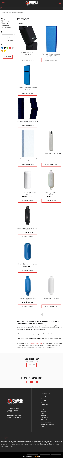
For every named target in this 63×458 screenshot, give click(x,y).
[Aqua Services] (31, 3)
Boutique (43, 411)
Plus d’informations (28, 60)
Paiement (43, 415)
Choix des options (27, 200)
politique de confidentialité (32, 453)
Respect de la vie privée (47, 424)
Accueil (3, 12)
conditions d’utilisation (45, 453)
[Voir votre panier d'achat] (59, 3)
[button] (3, 3)
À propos (4, 438)
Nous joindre (31, 365)
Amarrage (14, 12)
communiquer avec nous (36, 343)
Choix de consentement (56, 453)
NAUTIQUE (8, 12)
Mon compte (44, 417)
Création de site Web (26, 456)
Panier (42, 413)
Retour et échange (46, 422)
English (43, 426)
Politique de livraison (46, 420)
